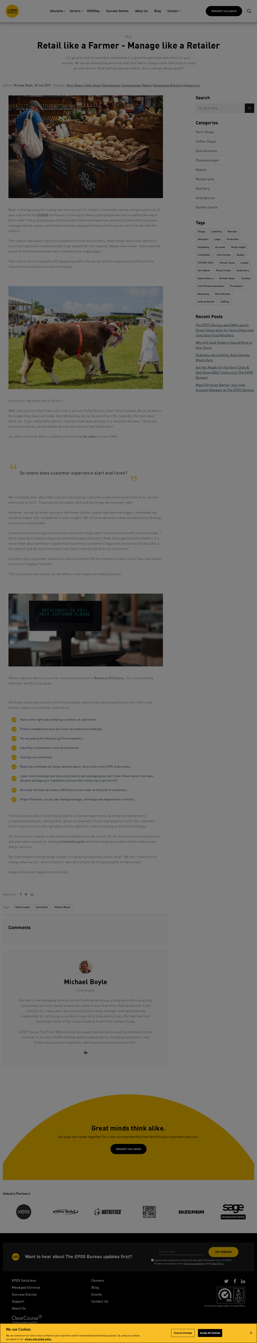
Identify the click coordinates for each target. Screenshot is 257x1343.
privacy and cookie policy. (38, 1339)
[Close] (251, 1333)
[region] (128, 1333)
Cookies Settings (183, 1333)
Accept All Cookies (210, 1333)
